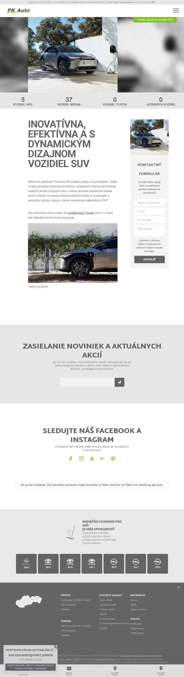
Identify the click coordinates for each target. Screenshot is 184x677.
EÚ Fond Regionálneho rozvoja (115, 623)
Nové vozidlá (106, 600)
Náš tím (103, 614)
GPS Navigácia (68, 605)
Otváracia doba (107, 619)
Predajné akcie (107, 609)
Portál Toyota (137, 633)
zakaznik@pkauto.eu (106, 659)
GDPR (133, 605)
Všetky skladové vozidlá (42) (155, 19)
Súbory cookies (138, 609)
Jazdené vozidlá (108, 605)
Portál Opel (136, 624)
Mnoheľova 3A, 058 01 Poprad (76, 626)
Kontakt (103, 628)
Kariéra (134, 600)
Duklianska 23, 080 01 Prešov (75, 600)
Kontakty (65, 609)
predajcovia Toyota (81, 213)
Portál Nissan (137, 628)
